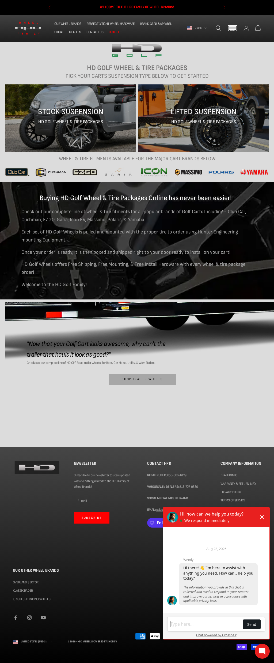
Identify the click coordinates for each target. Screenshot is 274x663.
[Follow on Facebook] (15, 617)
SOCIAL (59, 32)
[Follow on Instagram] (29, 617)
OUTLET (114, 32)
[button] (232, 28)
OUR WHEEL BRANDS (67, 24)
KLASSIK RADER (23, 590)
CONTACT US (95, 32)
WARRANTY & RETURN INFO (238, 484)
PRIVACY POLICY (231, 492)
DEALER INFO (228, 475)
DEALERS (75, 32)
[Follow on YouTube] (43, 617)
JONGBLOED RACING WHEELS (31, 599)
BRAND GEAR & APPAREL (156, 24)
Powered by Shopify (104, 641)
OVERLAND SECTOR (25, 582)
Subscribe (92, 518)
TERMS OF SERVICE (233, 500)
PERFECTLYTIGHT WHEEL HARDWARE (111, 24)
